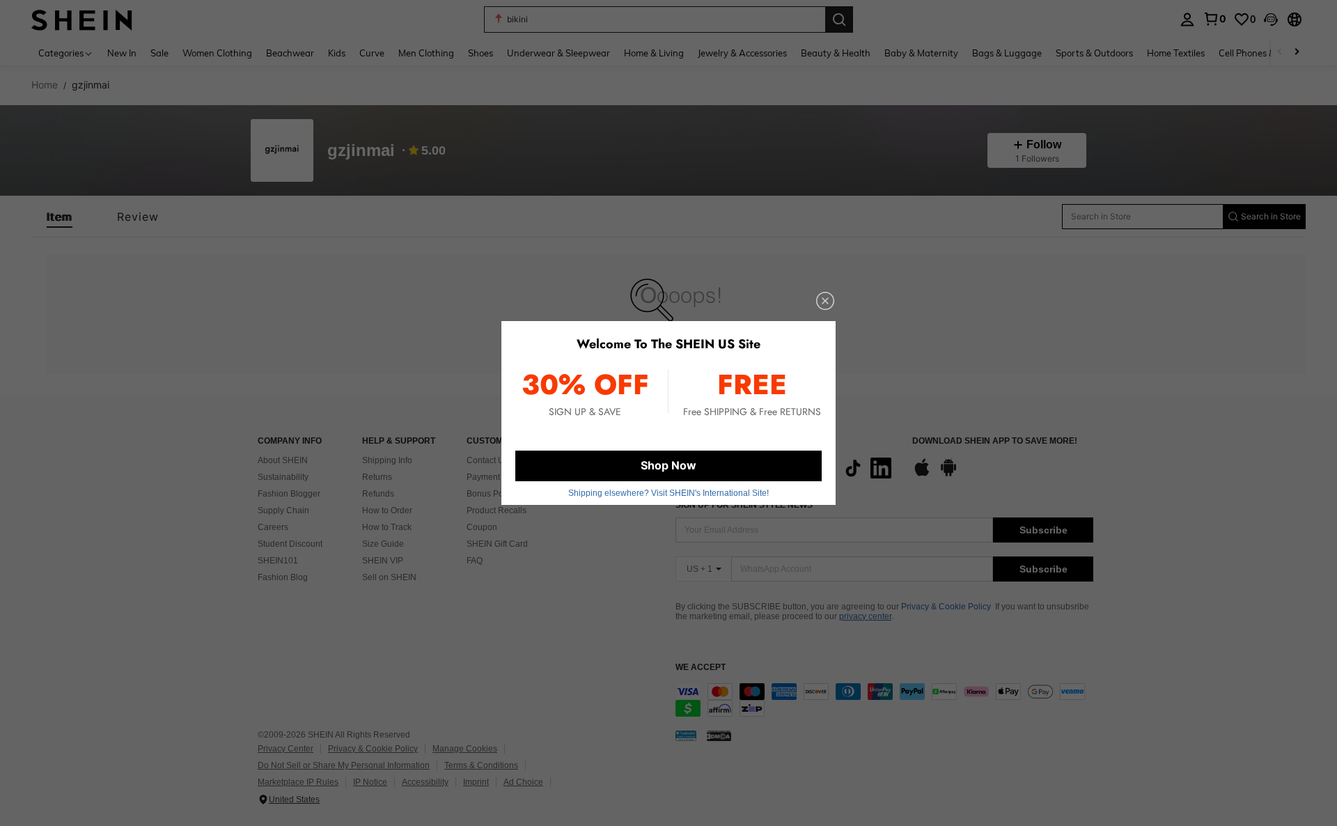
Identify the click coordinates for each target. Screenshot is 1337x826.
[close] (825, 300)
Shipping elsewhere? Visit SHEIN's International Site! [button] (668, 493)
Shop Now (668, 465)
